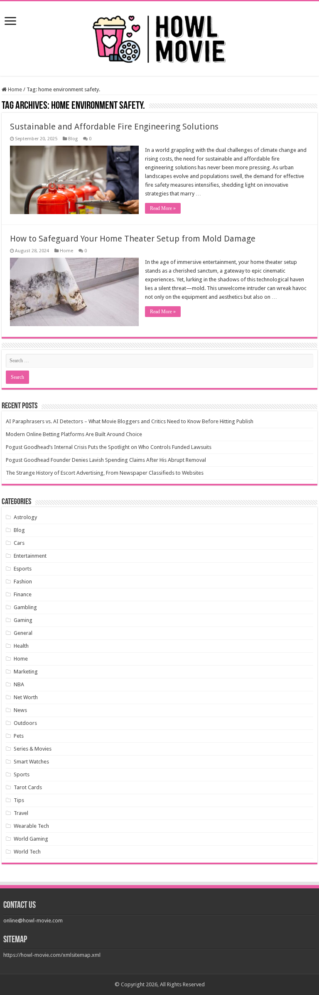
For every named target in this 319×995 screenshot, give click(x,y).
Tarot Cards (28, 787)
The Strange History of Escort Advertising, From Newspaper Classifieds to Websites (105, 473)
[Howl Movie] (159, 37)
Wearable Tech (31, 826)
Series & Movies (33, 749)
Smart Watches (31, 761)
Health (21, 646)
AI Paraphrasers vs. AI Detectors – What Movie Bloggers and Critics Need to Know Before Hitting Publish (129, 421)
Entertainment (30, 556)
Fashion (23, 581)
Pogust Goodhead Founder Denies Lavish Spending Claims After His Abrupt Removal (106, 460)
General (23, 633)
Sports (21, 774)
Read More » (163, 208)
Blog (73, 138)
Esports (23, 569)
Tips (19, 800)
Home (14, 89)
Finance (23, 594)
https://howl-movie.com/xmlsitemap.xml (52, 955)
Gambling (25, 607)
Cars (19, 543)
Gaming (23, 620)
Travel (21, 813)
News (20, 710)
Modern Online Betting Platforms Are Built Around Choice (74, 434)
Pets (19, 736)
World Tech (27, 852)
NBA (19, 684)
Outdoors (25, 723)
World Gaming (31, 839)
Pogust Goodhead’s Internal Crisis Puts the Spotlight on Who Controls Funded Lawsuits (108, 447)
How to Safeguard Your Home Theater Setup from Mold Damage (132, 239)
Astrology (25, 517)
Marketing (26, 671)
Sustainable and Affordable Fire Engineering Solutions (114, 127)
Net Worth (26, 697)
